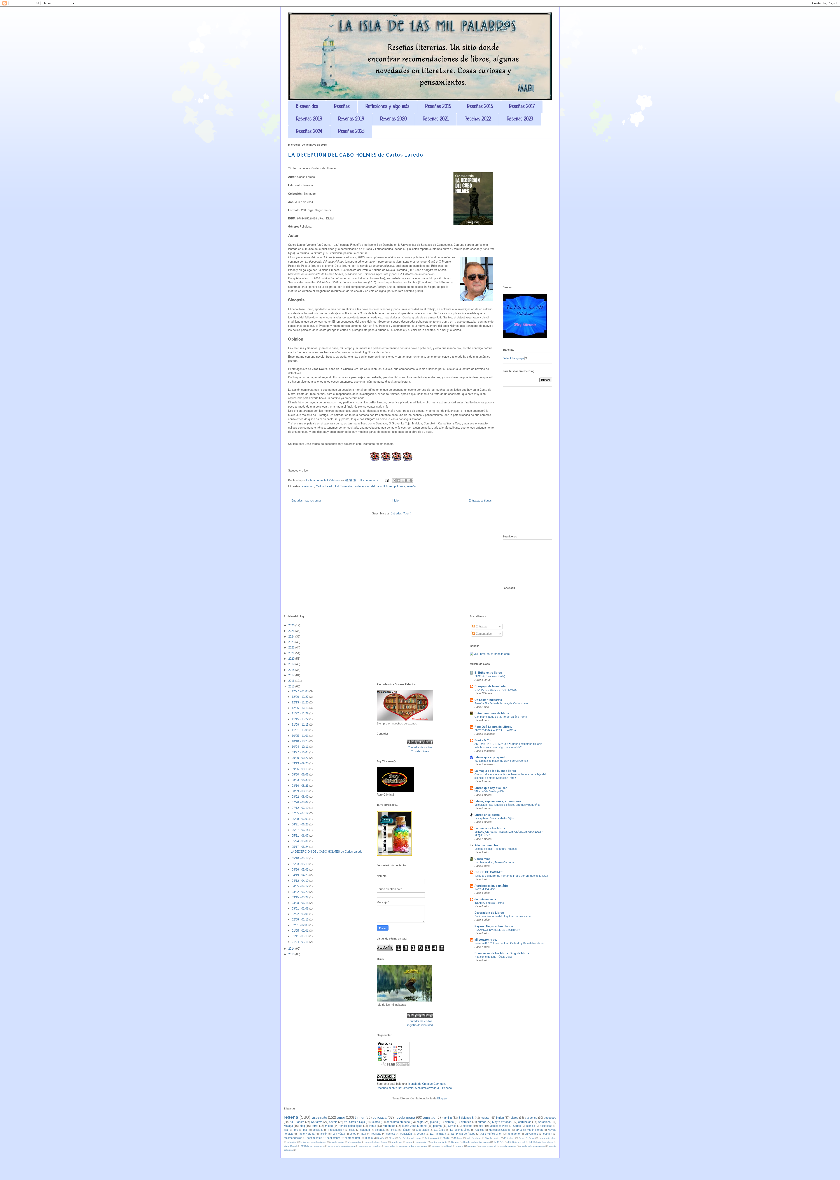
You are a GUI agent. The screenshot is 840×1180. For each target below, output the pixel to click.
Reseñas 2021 (436, 119)
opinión (547, 1133)
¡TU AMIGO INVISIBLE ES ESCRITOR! (497, 929)
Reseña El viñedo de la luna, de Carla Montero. (502, 703)
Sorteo (517, 1125)
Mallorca (458, 1138)
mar (481, 1125)
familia (447, 1117)
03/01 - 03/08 (300, 908)
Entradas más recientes (306, 500)
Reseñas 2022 (478, 119)
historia (449, 1121)
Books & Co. (482, 740)
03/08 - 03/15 (300, 902)
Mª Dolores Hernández (312, 1146)
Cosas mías (482, 858)
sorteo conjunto (439, 1142)
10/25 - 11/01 (300, 735)
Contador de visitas (420, 747)
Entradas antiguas (480, 500)
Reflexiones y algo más (387, 107)
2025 (291, 630)
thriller (359, 1117)
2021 (291, 653)
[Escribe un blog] (398, 480)
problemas (397, 1142)
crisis (352, 1129)
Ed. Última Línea (460, 1129)
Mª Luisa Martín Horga (529, 1129)
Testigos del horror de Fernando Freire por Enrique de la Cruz (511, 875)
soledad (365, 1129)
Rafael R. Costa (527, 1138)
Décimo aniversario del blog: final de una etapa (502, 916)
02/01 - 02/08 (300, 925)
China (392, 1138)
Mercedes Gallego (500, 1129)
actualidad (546, 1125)
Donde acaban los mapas (476, 1142)
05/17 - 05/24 (300, 846)
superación (422, 1129)
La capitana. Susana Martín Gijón (494, 818)
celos (353, 1133)
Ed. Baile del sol (516, 1142)
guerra (434, 1121)
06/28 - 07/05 (300, 819)
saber (409, 1142)
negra (420, 1121)
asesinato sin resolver (370, 1146)
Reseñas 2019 (351, 119)
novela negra (405, 1117)
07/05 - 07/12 (300, 813)
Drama (421, 1133)
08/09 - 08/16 (300, 791)
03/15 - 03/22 (300, 897)
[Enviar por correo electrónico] (394, 480)
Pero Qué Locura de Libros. (493, 726)
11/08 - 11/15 (300, 724)
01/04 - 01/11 (300, 941)
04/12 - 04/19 (300, 880)
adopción (291, 1142)
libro (295, 1129)
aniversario (531, 1133)
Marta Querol (290, 1146)
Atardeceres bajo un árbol (491, 885)
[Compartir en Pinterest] (411, 480)
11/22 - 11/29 (300, 713)
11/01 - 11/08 (300, 730)
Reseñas (342, 107)
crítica (393, 1129)
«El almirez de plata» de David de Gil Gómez (501, 760)
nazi (363, 1133)
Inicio (395, 500)
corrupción (524, 1121)
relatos (375, 1121)
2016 (291, 680)
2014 (291, 948)
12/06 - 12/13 (300, 708)
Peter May (509, 1138)
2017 (291, 675)
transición (406, 1133)
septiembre (333, 1137)
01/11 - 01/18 (300, 936)
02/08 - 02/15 (300, 919)
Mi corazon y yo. (485, 939)
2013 (291, 954)
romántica (389, 1125)
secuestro (550, 1117)
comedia (436, 1146)
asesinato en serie (398, 1121)
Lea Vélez (338, 1133)
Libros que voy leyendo (490, 757)
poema (437, 1125)
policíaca (318, 1129)
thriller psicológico (351, 1125)
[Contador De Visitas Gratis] (420, 743)
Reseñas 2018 (309, 119)
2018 (291, 669)
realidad (376, 1133)
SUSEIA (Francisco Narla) (489, 676)
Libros (514, 1117)
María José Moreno (414, 1125)
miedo (329, 1125)
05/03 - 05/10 (300, 864)
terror (315, 1125)
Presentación (336, 1129)
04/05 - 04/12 (300, 886)
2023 (291, 642)
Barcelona (544, 1121)
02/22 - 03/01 (300, 914)
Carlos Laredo (324, 486)
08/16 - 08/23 (300, 785)
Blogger (442, 1098)
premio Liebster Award (376, 1142)
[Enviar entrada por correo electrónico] (386, 480)
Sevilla (452, 1125)
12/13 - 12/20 (300, 702)
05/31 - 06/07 (300, 835)
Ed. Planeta (296, 1121)
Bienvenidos (307, 107)
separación (421, 1142)
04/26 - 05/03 (300, 869)
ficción (323, 1133)
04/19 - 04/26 (300, 875)
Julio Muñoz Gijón (491, 1133)
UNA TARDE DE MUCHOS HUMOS (495, 689)
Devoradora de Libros (489, 912)
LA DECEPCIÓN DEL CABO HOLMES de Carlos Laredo (355, 154)
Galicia (479, 1129)
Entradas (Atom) (400, 513)
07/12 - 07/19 (300, 807)
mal (305, 1129)
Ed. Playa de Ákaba (463, 1133)
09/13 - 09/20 (300, 763)
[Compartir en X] (403, 480)
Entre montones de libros (491, 713)
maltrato (467, 1125)
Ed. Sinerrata (343, 486)
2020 (291, 658)
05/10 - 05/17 (300, 858)
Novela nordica (492, 1138)
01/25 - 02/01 (300, 930)
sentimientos (314, 1137)
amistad (429, 1117)
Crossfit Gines (420, 751)
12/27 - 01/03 (300, 691)
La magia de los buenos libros (495, 770)
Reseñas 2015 (438, 107)
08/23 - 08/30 (300, 780)
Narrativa (316, 1121)
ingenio (459, 1146)
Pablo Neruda (306, 1133)
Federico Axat (432, 1138)
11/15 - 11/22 (300, 719)
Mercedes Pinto (499, 1125)
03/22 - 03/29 (300, 892)
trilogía (369, 1137)
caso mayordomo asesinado (413, 1146)
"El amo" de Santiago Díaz (490, 791)
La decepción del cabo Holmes (373, 486)
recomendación (293, 1137)
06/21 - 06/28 (300, 824)
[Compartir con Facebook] (407, 480)
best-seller (390, 1146)
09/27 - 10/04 (300, 752)
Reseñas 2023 (520, 119)
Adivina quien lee (486, 845)
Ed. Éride (439, 1129)
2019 (291, 664)
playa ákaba (354, 1142)
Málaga (288, 1125)
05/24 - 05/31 (300, 841)
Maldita (446, 1138)
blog (302, 1125)
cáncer (406, 1129)
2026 (291, 625)
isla (286, 1129)
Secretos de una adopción (341, 1146)
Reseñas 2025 (351, 131)
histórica (465, 1121)
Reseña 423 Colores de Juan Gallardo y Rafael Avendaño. (509, 943)
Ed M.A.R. (499, 1142)
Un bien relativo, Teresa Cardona (494, 862)
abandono (514, 1133)
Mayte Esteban (501, 1121)
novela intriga (337, 1142)
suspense (531, 1117)
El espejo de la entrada (490, 686)
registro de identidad (420, 1025)
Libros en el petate (487, 814)
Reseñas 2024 (309, 131)
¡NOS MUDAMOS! (485, 889)
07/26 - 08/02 (300, 802)
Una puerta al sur (547, 1138)
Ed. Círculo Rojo (354, 1121)
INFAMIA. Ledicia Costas (489, 902)
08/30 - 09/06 (300, 774)
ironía (372, 1125)
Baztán (381, 1138)
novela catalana (508, 1146)
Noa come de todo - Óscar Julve (493, 956)
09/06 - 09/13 (300, 769)
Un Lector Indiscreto (488, 699)
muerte (485, 1117)
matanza (471, 1146)
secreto (390, 1133)
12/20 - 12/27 (300, 696)
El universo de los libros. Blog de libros (501, 953)
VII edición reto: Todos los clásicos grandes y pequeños (507, 804)
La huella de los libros (489, 828)
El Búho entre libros (488, 672)
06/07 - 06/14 (300, 830)
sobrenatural (352, 1137)
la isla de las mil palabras (313, 1142)
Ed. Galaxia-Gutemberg (541, 1142)
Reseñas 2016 (480, 107)
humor (482, 1121)
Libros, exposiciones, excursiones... (499, 801)
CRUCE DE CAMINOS (488, 872)
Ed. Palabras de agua (410, 1138)
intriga (500, 1117)
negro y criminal (488, 1146)
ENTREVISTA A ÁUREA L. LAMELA (495, 730)
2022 (291, 647)
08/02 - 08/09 (300, 796)
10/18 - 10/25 (300, 741)
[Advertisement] (527, 210)
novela (333, 1121)
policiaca (399, 486)
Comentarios (483, 633)
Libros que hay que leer (490, 788)
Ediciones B (466, 1117)
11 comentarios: (369, 480)
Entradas (481, 626)
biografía (380, 1129)
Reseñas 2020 (393, 119)
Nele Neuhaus (474, 1138)
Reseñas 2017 (522, 107)
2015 (291, 686)
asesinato (308, 486)
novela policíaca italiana (532, 1146)
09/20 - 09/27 (300, 758)
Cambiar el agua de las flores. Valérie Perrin (500, 716)
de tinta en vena (485, 899)
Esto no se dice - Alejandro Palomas (495, 848)
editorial (448, 1146)
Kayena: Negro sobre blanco (493, 926)
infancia (530, 1125)
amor (341, 1117)
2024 (291, 636)
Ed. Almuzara (438, 1133)
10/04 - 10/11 (300, 746)
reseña (411, 486)
